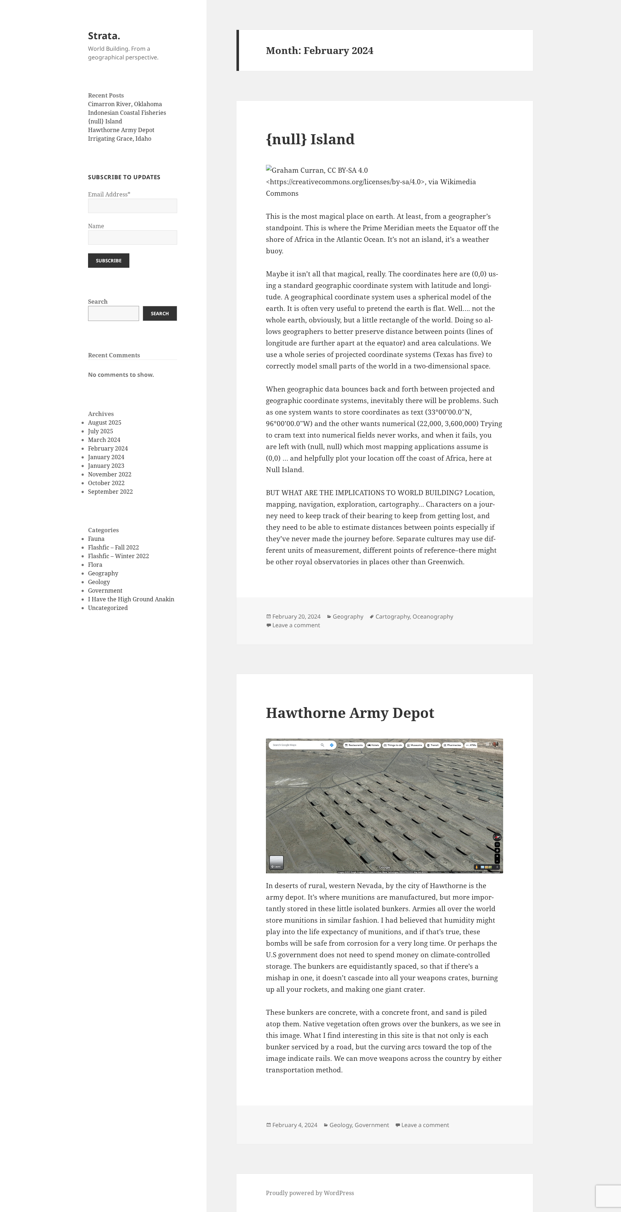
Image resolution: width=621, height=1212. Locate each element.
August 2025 (104, 422)
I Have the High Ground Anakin (131, 599)
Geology (99, 582)
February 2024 (108, 448)
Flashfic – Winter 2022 (118, 556)
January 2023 (106, 466)
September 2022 (110, 492)
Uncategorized (108, 608)
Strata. (104, 35)
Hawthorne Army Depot (121, 130)
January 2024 (106, 457)
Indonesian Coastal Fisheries (127, 113)
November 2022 (110, 474)
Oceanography (433, 616)
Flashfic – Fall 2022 (113, 547)
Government (105, 590)
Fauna (96, 539)
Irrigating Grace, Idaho (119, 139)
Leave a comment (296, 625)
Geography (103, 573)
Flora (95, 565)
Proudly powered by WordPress (310, 1193)
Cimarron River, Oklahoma (125, 104)
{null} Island (105, 121)
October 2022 (106, 483)
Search (98, 302)
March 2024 (104, 440)
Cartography (393, 616)
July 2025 (100, 431)
